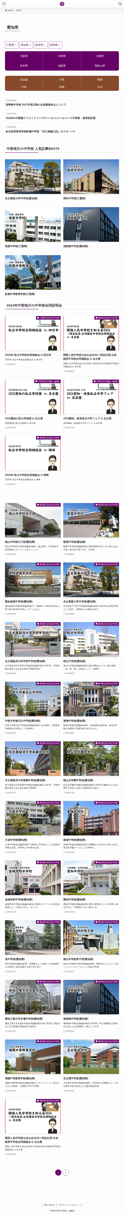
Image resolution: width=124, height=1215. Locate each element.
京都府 (100, 56)
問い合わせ (50, 1205)
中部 (61, 79)
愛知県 (25, 44)
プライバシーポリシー (68, 1205)
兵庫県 (62, 56)
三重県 (10, 44)
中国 (23, 87)
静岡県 (54, 44)
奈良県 (24, 65)
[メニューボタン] (4, 4)
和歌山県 (100, 65)
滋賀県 (62, 65)
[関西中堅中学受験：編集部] (62, 4)
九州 (100, 87)
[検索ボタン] (120, 4)
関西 (100, 79)
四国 (61, 87)
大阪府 (24, 56)
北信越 (24, 79)
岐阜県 (39, 44)
